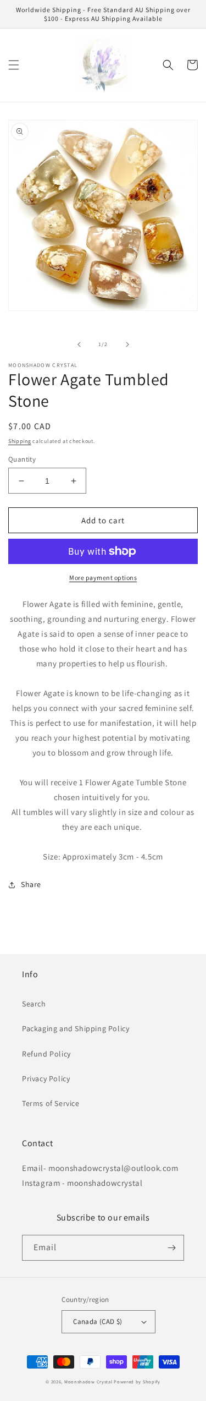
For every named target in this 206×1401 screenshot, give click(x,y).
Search (34, 1004)
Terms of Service (51, 1103)
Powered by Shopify (137, 1381)
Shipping (19, 441)
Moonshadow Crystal (88, 1381)
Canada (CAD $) (98, 1321)
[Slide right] (127, 344)
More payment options (103, 577)
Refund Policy (46, 1054)
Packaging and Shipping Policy (75, 1028)
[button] (14, 65)
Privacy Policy (46, 1078)
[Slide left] (79, 344)
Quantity (22, 459)
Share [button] (31, 884)
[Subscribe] (171, 1248)
